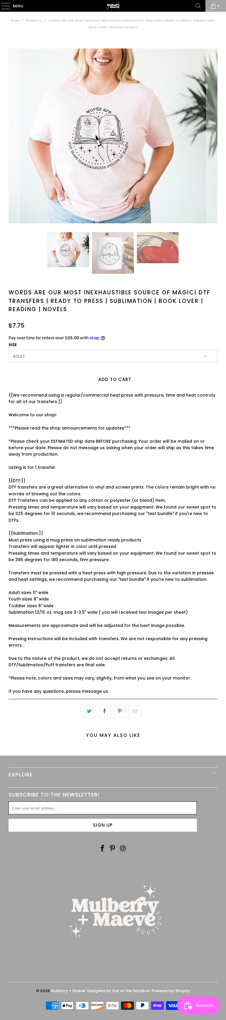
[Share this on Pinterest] (120, 711)
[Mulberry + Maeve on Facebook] (102, 849)
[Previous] (14, 135)
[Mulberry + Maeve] (113, 6)
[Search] (198, 6)
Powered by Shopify (171, 991)
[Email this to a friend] (135, 711)
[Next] (212, 135)
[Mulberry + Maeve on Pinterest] (112, 849)
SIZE (13, 345)
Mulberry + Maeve (68, 991)
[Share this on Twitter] (89, 711)
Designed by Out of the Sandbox (118, 991)
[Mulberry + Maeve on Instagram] (123, 849)
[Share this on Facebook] (104, 711)
